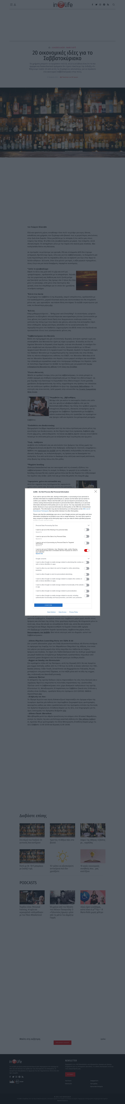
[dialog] (62, 552)
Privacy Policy (73, 612)
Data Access (62, 612)
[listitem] (62, 525)
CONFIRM (48, 605)
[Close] (96, 492)
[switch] (86, 529)
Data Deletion (51, 612)
